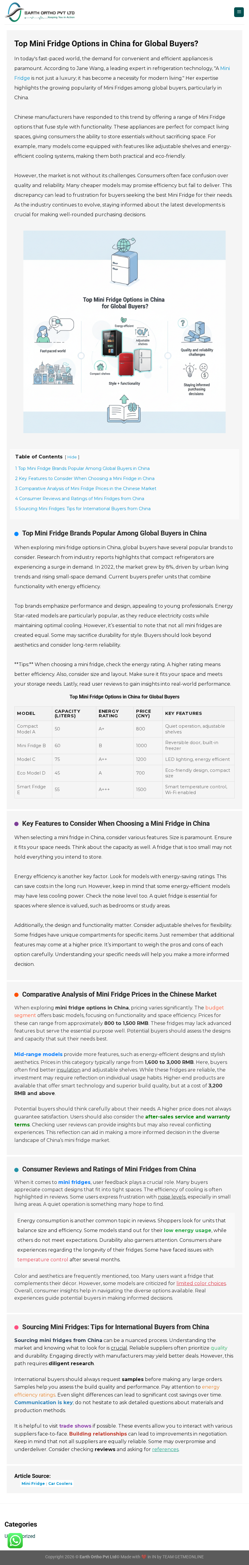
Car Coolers (60, 1483)
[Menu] (239, 12)
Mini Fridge (33, 1483)
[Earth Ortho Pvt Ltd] (39, 12)
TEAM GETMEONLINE (183, 1557)
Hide (72, 457)
